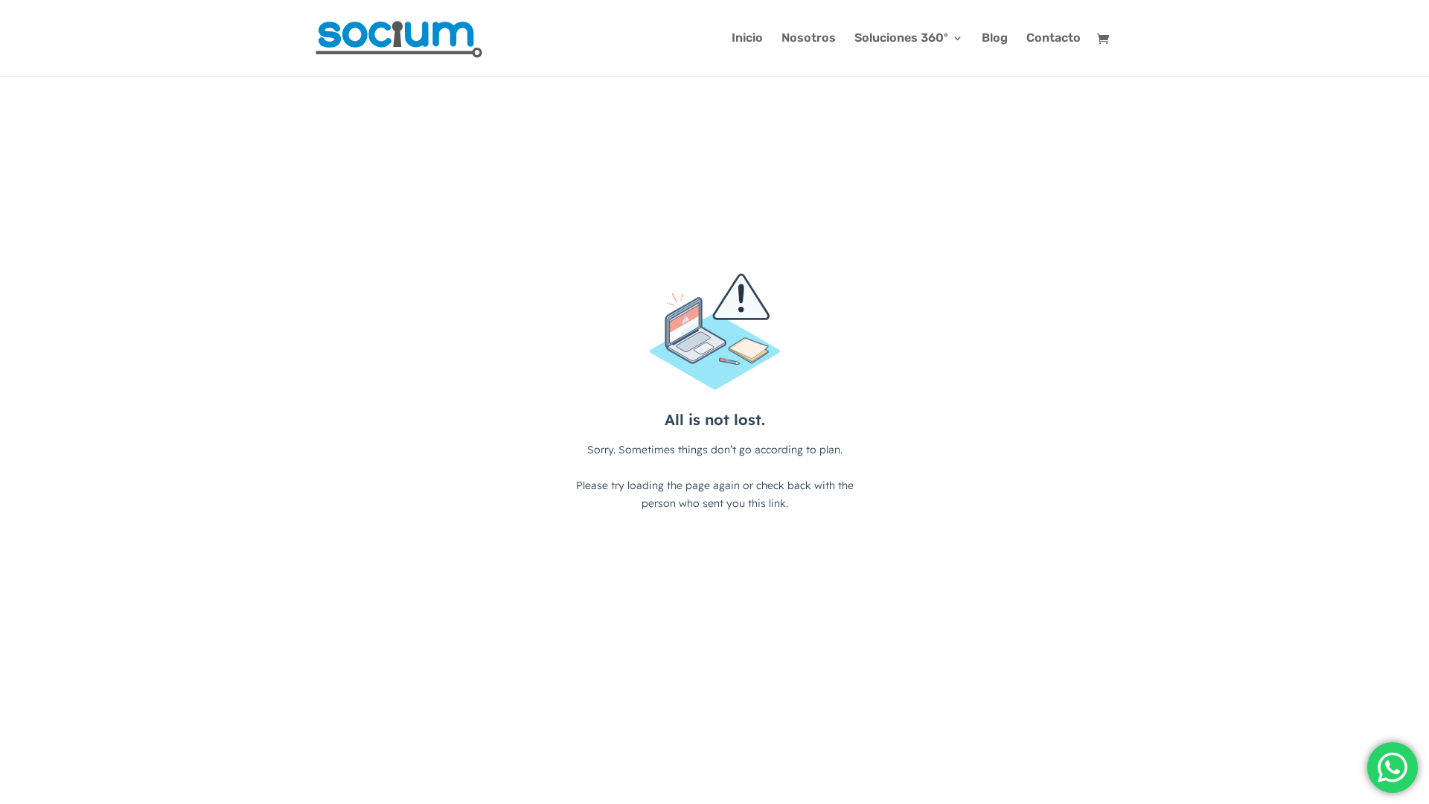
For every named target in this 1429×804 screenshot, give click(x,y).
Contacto (1053, 39)
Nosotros (808, 39)
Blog (995, 39)
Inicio (747, 39)
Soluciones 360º (901, 39)
